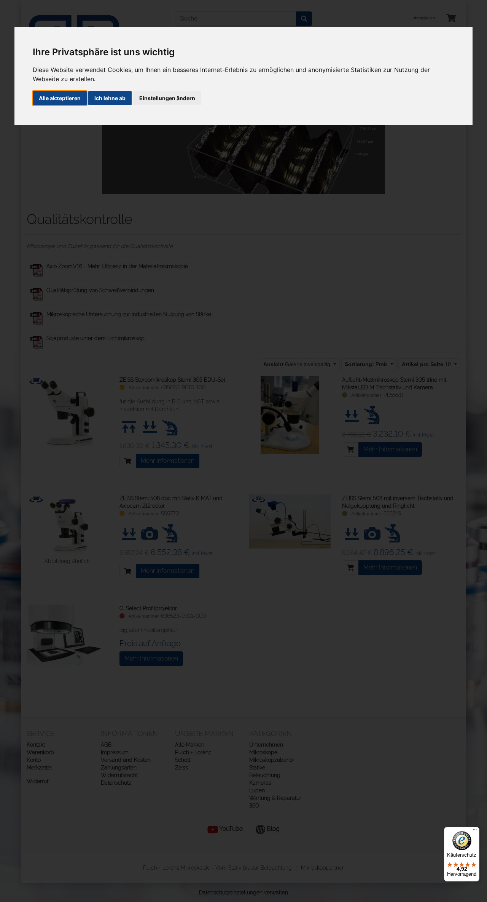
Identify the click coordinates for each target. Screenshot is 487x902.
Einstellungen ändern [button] (167, 98)
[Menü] (474, 831)
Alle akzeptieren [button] (60, 98)
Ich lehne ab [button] (110, 98)
